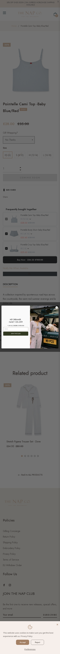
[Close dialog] (56, 307)
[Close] (57, 623)
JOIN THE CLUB (15, 333)
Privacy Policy (26, 636)
